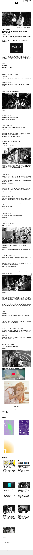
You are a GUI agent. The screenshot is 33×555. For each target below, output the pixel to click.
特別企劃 (18, 7)
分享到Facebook (31, 274)
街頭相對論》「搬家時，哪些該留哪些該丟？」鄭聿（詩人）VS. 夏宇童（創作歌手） (9, 512)
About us (8, 7)
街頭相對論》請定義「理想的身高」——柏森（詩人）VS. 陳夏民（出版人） (23, 512)
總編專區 (22, 7)
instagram (27, 1)
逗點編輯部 (5, 34)
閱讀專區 (25, 7)
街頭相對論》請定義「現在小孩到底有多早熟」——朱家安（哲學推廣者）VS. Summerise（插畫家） (9, 535)
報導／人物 (8, 29)
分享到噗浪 (31, 280)
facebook (25, 1)
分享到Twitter (31, 276)
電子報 (30, 1)
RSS (23, 1)
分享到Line (31, 278)
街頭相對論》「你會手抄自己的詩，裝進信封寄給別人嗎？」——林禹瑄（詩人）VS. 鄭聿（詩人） (23, 490)
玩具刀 (7, 411)
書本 (14, 7)
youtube (28, 1)
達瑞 (9, 34)
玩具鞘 (7, 412)
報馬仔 (12, 7)
